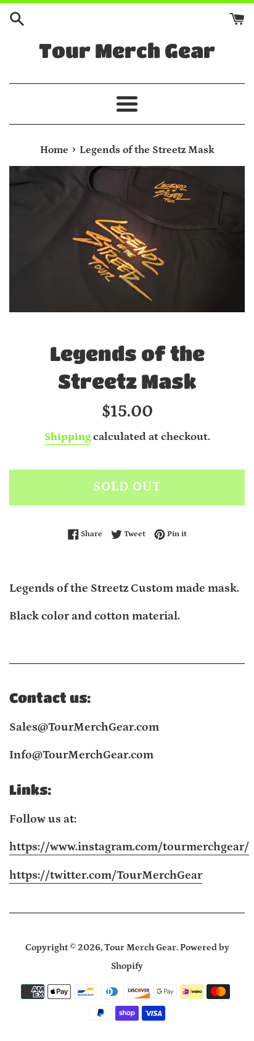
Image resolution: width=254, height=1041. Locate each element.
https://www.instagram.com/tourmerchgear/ (129, 846)
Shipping (67, 437)
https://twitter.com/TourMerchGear (105, 875)
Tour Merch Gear (127, 50)
